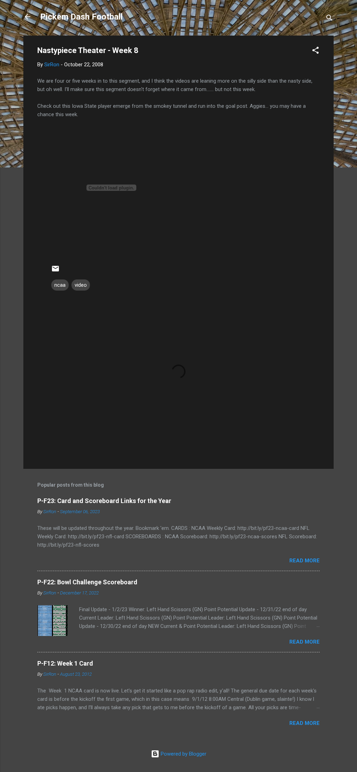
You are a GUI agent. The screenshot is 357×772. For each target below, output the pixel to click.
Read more (304, 560)
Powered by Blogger (182, 754)
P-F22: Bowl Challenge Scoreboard (87, 582)
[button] (315, 51)
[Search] (329, 19)
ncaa (60, 285)
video (81, 285)
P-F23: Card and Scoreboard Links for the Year (104, 500)
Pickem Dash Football (81, 17)
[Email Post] (55, 271)
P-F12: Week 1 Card (65, 663)
